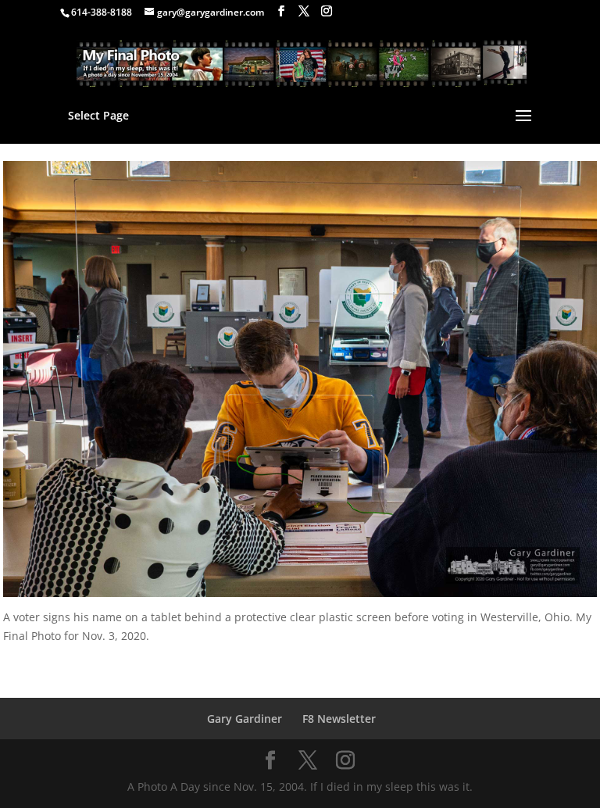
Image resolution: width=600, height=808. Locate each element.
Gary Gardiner (244, 718)
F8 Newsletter (339, 718)
